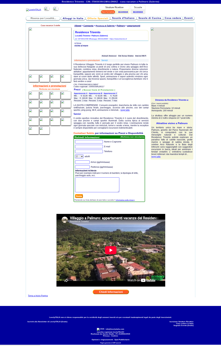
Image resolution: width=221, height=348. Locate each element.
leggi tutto (125, 110)
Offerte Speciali (97, 18)
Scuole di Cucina (149, 18)
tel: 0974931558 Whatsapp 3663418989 (91, 39)
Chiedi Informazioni (111, 291)
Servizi (104, 60)
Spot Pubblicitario (121, 340)
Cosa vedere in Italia (185, 323)
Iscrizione (108, 12)
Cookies (114, 336)
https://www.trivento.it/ (118, 39)
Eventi (188, 18)
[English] (55, 9)
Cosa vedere (173, 18)
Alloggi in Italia (73, 18)
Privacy (106, 336)
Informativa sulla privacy (125, 200)
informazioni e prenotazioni (87, 60)
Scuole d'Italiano (123, 18)
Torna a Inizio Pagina (38, 296)
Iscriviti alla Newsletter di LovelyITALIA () (47, 322)
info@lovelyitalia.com (115, 329)
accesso (138, 11)
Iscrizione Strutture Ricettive (182, 322)
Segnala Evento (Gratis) (184, 325)
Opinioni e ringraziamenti (102, 340)
